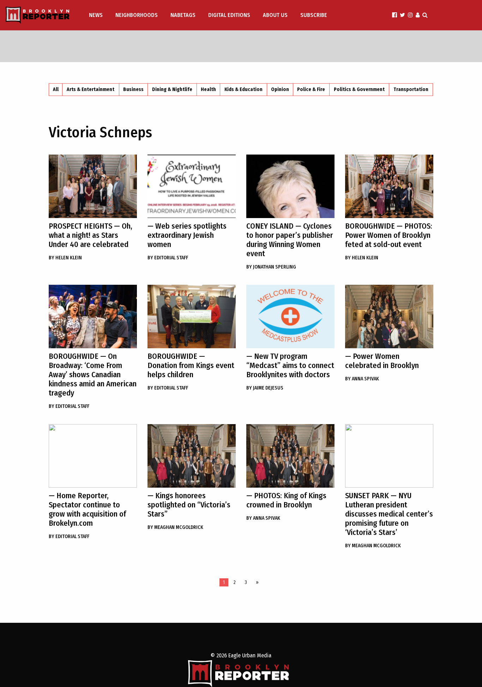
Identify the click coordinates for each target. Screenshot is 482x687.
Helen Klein (65, 258)
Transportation (410, 89)
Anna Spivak (362, 379)
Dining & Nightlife (172, 89)
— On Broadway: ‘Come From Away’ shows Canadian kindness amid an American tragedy (93, 374)
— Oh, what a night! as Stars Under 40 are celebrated (90, 235)
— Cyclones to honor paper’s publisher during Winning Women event (289, 239)
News (96, 15)
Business (133, 89)
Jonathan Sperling (271, 267)
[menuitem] (96, 15)
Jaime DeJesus (264, 388)
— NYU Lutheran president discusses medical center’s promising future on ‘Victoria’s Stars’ (389, 514)
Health (208, 89)
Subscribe (313, 15)
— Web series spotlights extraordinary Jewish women (187, 235)
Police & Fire (311, 89)
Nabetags (182, 15)
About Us (275, 15)
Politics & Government (359, 89)
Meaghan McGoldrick (175, 527)
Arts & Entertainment (90, 89)
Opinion (280, 89)
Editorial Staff (167, 258)
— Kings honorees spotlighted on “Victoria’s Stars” (188, 505)
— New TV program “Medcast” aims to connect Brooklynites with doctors (290, 365)
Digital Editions (229, 15)
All (56, 89)
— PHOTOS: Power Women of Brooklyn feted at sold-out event (388, 235)
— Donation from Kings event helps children (190, 365)
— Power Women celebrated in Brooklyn (382, 360)
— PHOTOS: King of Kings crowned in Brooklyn (286, 500)
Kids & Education (243, 89)
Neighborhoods (136, 15)
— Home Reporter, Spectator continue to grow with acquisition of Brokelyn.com (87, 509)
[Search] (425, 15)
